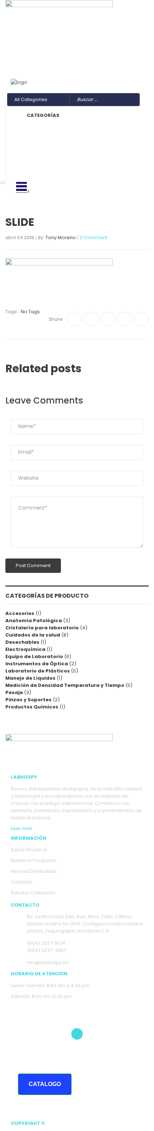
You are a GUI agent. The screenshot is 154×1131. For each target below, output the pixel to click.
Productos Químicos (31, 706)
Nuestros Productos (34, 860)
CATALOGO (45, 1084)
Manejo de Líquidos (30, 678)
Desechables (22, 642)
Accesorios (19, 613)
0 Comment (93, 238)
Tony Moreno (60, 238)
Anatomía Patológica (33, 620)
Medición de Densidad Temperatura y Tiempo (64, 685)
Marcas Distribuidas (34, 871)
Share (56, 319)
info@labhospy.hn (40, 56)
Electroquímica (25, 649)
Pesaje (14, 692)
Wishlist (134, 63)
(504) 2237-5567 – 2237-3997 (54, 48)
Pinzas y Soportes (28, 699)
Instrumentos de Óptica (36, 663)
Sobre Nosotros (29, 849)
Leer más (21, 828)
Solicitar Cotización (33, 892)
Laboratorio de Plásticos (37, 670)
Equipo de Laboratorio (34, 656)
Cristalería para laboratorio (42, 627)
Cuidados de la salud (32, 634)
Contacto (22, 882)
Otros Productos (124, 70)
